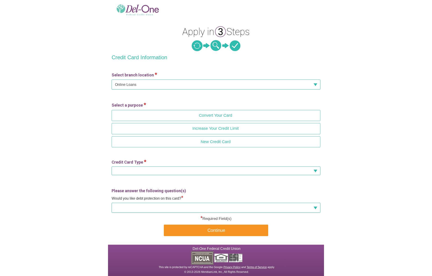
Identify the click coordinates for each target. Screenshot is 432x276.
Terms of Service (257, 267)
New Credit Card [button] (216, 141)
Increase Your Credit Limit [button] (215, 128)
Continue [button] (216, 230)
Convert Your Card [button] (215, 115)
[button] (216, 85)
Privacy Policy (232, 267)
